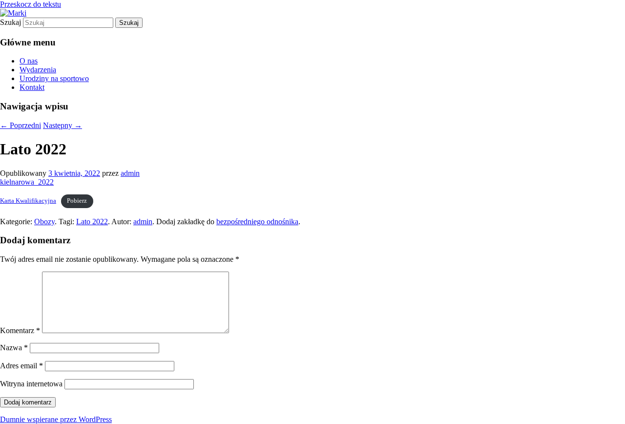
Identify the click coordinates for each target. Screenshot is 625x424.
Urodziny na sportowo (54, 78)
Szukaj (10, 22)
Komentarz (20, 330)
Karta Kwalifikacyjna (28, 200)
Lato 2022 (92, 221)
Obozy (44, 221)
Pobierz (77, 200)
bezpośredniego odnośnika (257, 221)
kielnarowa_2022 (27, 182)
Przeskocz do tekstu (30, 4)
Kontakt (32, 87)
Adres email (21, 365)
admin (130, 173)
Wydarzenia (38, 69)
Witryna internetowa (31, 384)
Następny (62, 125)
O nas (29, 61)
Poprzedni (20, 125)
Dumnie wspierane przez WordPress (56, 419)
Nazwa (14, 347)
